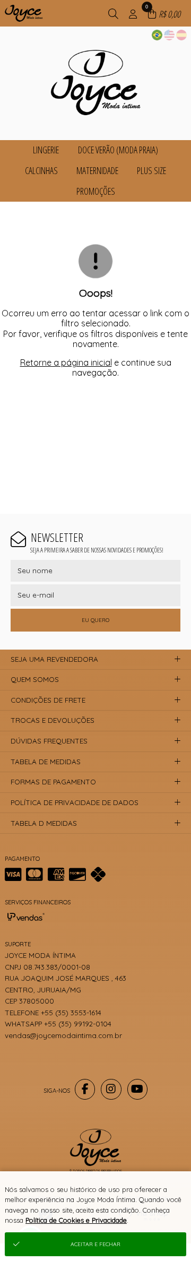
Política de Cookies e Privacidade (76, 1220)
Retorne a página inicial (66, 362)
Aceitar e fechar (95, 1244)
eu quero (95, 620)
